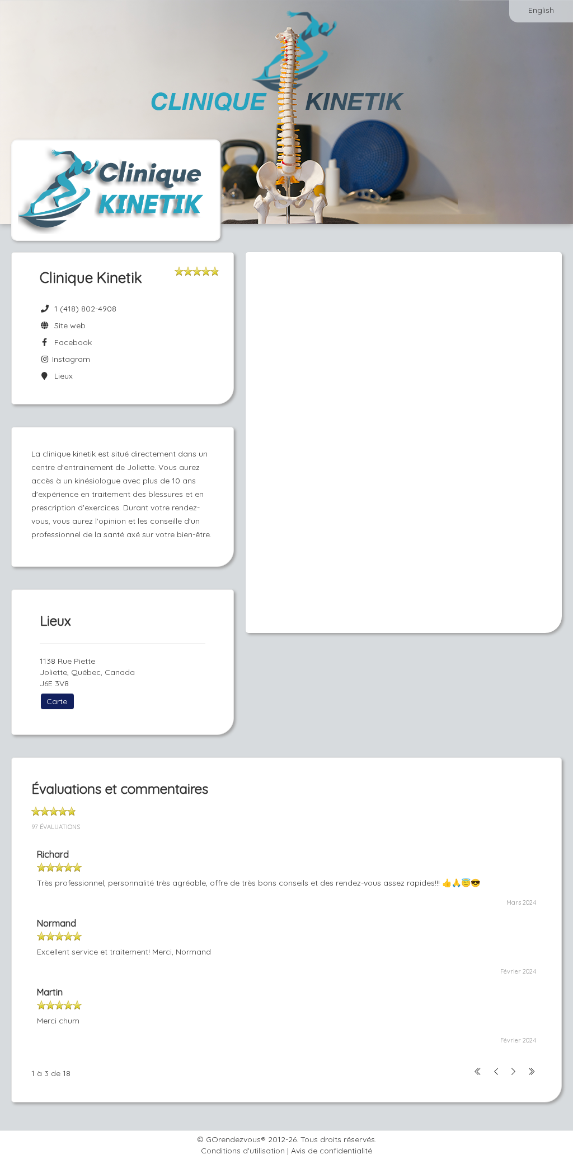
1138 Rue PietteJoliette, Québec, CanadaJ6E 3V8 (87, 672)
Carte (56, 701)
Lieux (61, 376)
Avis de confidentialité (331, 1151)
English (541, 10)
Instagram (70, 359)
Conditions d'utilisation (243, 1151)
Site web (68, 325)
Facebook (71, 342)
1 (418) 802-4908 (85, 309)
